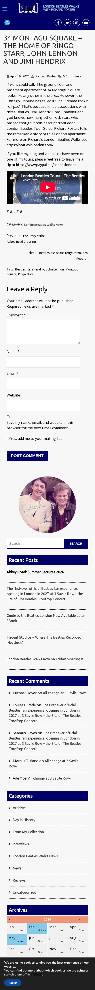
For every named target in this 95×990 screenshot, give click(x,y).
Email (12, 373)
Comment (16, 315)
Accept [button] (13, 983)
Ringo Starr (25, 274)
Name (13, 351)
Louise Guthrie (24, 705)
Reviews (19, 880)
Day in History (24, 820)
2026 (47, 919)
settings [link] (36, 974)
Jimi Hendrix (36, 269)
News (17, 868)
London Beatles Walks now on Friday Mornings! (45, 659)
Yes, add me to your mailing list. (36, 438)
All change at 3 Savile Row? (64, 693)
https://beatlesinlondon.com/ (30, 145)
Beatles (20, 269)
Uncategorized (24, 892)
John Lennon (55, 269)
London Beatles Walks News (43, 224)
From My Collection (28, 832)
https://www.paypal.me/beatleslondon (46, 165)
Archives (20, 808)
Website (13, 395)
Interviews (21, 844)
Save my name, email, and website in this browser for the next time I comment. (40, 425)
